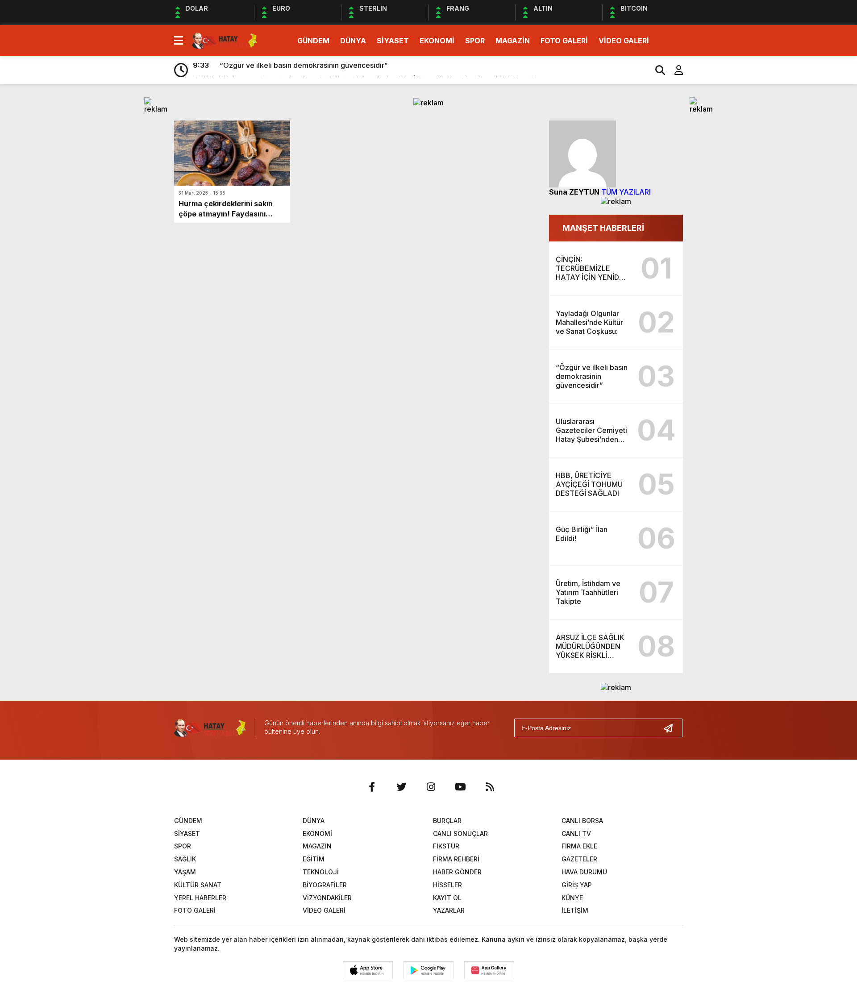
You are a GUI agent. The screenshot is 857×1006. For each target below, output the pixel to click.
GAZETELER (579, 859)
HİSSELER (447, 885)
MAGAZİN (512, 40)
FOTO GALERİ (564, 40)
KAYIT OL (447, 898)
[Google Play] (428, 970)
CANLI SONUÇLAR (460, 833)
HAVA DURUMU (584, 872)
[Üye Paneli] (674, 70)
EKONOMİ (437, 40)
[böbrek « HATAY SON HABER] (224, 39)
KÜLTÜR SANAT (197, 885)
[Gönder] (671, 728)
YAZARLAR (449, 910)
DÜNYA (353, 40)
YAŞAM (185, 872)
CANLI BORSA (582, 820)
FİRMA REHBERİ (456, 859)
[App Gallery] (489, 970)
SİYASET (393, 40)
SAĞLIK (185, 859)
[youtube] (460, 786)
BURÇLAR (447, 820)
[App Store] (368, 970)
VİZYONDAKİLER (327, 898)
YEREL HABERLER (200, 898)
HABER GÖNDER (457, 872)
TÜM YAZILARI (626, 191)
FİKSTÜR (446, 846)
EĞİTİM (313, 859)
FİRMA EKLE (579, 846)
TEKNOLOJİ (321, 872)
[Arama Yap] (656, 70)
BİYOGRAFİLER (325, 885)
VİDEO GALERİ (624, 40)
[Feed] (489, 786)
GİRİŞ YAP (577, 885)
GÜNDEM (313, 40)
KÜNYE (572, 898)
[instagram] (430, 786)
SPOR (475, 40)
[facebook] (371, 786)
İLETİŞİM (575, 910)
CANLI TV (576, 833)
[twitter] (401, 786)
